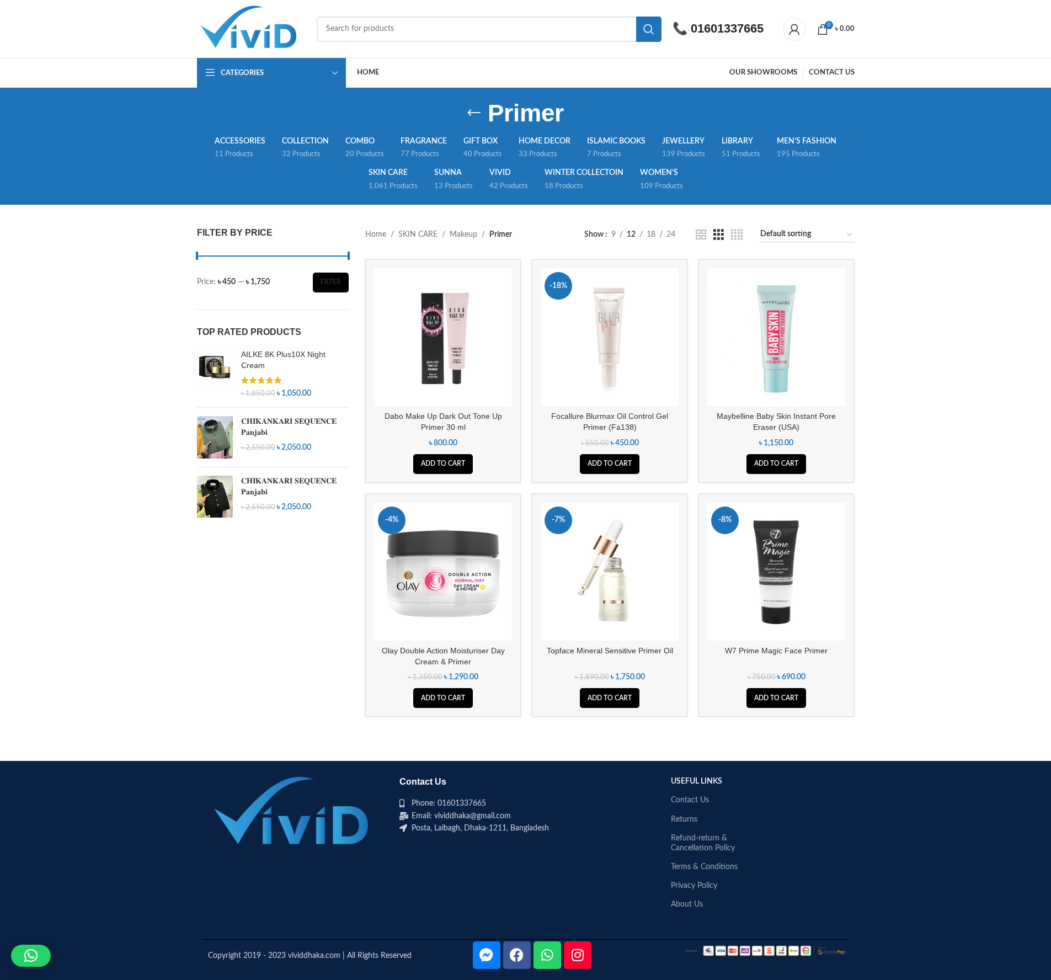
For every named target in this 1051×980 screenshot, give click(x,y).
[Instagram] (577, 955)
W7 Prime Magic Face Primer (776, 650)
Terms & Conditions (704, 867)
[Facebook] (517, 955)
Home (375, 234)
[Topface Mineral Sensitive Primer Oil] (610, 572)
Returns (684, 819)
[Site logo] (251, 29)
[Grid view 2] (701, 235)
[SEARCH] (648, 29)
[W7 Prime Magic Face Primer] (776, 572)
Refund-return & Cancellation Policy (703, 843)
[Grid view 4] (737, 235)
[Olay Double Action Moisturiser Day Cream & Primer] (443, 572)
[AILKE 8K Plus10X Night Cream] (215, 374)
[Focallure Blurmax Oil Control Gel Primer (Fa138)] (610, 337)
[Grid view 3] (718, 235)
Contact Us (690, 800)
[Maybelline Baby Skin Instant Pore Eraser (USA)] (776, 337)
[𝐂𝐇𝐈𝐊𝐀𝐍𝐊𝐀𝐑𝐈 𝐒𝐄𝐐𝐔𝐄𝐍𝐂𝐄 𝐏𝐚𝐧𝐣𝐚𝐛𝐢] (215, 437)
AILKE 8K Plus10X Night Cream (283, 360)
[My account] (794, 29)
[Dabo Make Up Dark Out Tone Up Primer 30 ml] (443, 337)
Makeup (463, 234)
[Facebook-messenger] (486, 955)
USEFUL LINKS (696, 781)
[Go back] (474, 113)
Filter (331, 282)
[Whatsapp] (547, 955)
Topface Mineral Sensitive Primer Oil (610, 650)
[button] (443, 464)
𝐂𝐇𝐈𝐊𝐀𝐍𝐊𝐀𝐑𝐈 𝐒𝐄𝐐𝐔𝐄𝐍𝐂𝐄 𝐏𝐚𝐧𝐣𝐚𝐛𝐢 (289, 426)
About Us (687, 904)
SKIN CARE (418, 234)
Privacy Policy (694, 886)
